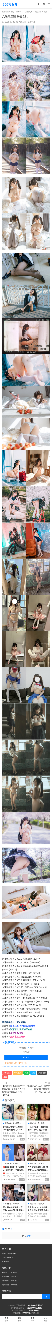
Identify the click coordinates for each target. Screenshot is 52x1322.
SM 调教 (14, 1285)
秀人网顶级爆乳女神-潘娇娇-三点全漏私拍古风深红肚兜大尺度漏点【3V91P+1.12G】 (38, 1168)
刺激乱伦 (5, 1285)
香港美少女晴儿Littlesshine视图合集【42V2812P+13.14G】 (13, 1128)
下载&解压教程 (7, 1257)
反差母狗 (5, 1276)
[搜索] (39, 4)
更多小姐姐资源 (17, 1036)
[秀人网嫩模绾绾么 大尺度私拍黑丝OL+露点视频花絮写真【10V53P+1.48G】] (13, 1192)
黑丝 (5, 1077)
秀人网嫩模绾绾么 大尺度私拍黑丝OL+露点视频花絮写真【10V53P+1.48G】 (13, 1209)
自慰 (33, 1073)
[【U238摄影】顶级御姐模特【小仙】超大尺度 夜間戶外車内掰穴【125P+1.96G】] (38, 1112)
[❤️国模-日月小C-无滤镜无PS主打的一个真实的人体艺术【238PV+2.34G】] (13, 1152)
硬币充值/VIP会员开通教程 (22, 1025)
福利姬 (5, 1272)
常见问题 (5, 1261)
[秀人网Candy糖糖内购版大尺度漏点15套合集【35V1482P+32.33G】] (38, 1192)
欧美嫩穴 (14, 1280)
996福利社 (10, 4)
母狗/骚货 (17, 1073)
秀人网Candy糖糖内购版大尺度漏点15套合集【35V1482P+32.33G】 (37, 1209)
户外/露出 (7, 1073)
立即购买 (26, 1057)
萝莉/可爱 (42, 1073)
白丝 (26, 1073)
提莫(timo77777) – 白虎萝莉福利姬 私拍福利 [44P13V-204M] (38, 1089)
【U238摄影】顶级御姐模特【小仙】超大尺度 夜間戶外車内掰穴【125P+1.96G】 (38, 1128)
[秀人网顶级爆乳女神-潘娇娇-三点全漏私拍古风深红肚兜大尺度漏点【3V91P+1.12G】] (38, 1152)
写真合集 (22, 22)
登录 (28, 1235)
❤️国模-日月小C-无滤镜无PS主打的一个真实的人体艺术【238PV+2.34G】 (13, 1168)
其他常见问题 (16, 1033)
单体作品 (33, 1123)
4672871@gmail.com (30, 1313)
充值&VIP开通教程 (9, 1253)
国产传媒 (5, 1280)
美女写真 (31, 22)
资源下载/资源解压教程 (21, 1029)
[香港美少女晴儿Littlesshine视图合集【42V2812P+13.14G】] (13, 1112)
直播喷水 (14, 1276)
